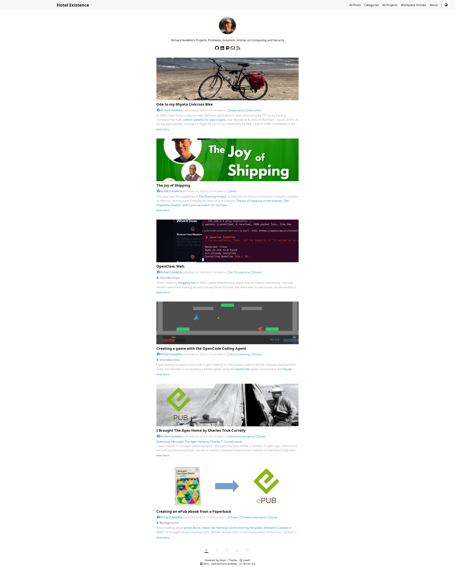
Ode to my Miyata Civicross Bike (184, 104)
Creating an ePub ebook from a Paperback (193, 511)
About (434, 5)
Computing (243, 272)
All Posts (355, 5)
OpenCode (242, 369)
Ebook (261, 436)
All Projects (390, 5)
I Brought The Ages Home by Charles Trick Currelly (200, 430)
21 (247, 550)
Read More (162, 129)
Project (258, 272)
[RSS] (238, 47)
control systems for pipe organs (204, 120)
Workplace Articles (414, 5)
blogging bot (187, 283)
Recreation (254, 110)
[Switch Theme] (446, 5)
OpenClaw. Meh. (170, 266)
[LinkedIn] (222, 47)
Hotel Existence (73, 5)
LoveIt (246, 560)
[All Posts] (227, 33)
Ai (232, 272)
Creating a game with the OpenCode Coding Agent (201, 348)
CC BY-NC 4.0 (247, 563)
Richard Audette (171, 110)
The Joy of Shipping (173, 185)
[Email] (232, 47)
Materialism (238, 110)
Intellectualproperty (242, 436)
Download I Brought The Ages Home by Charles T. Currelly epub (199, 442)
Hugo (223, 560)
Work (234, 191)
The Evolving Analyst (212, 196)
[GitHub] (217, 47)
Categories (372, 5)
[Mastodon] (227, 47)
